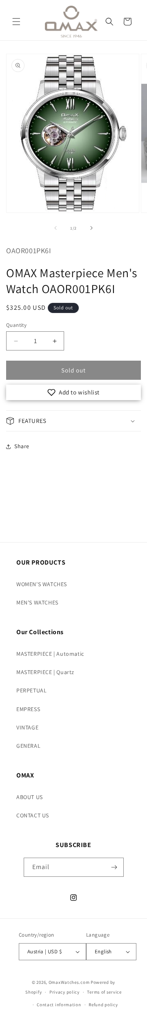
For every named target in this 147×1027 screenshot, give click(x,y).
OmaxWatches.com (69, 982)
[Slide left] (56, 228)
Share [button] (21, 446)
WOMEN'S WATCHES (41, 584)
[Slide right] (91, 228)
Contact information (59, 1004)
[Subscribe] (114, 867)
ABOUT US (29, 797)
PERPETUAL (31, 690)
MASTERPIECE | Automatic (50, 653)
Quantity (16, 325)
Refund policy (103, 1004)
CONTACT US (32, 815)
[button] (16, 22)
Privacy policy (64, 992)
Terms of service (104, 992)
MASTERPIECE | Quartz (45, 672)
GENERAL (28, 745)
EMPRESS (28, 709)
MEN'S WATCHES (37, 602)
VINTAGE (27, 727)
